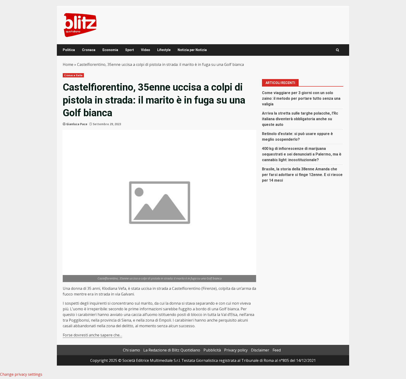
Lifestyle (164, 50)
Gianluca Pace (76, 124)
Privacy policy (236, 350)
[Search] (337, 50)
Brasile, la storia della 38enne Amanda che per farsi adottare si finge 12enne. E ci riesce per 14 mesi (302, 175)
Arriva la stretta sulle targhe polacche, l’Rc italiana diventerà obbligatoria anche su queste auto (300, 119)
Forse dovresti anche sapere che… (92, 335)
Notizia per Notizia (192, 50)
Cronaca (88, 50)
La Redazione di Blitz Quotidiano (171, 350)
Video (145, 50)
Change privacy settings (21, 374)
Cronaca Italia (73, 75)
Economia (110, 50)
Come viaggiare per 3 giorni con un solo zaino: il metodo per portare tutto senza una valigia (301, 98)
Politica (69, 50)
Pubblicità (212, 350)
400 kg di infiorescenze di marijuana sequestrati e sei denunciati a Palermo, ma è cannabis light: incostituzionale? (301, 154)
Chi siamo (131, 350)
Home (68, 64)
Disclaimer (260, 350)
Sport (129, 50)
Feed (277, 350)
